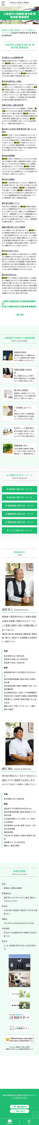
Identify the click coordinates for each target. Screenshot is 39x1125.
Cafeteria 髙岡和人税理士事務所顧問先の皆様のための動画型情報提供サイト (19, 1048)
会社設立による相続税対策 (12, 57)
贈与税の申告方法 (9, 274)
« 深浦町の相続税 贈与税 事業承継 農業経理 (19, 302)
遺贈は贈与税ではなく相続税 (13, 227)
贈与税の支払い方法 (10, 250)
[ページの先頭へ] (35, 1114)
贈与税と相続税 (8, 179)
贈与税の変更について (11, 203)
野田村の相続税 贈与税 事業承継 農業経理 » (19, 307)
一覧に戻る (19, 314)
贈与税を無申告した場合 (12, 81)
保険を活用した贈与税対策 (12, 105)
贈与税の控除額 (8, 155)
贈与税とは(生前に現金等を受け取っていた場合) (19, 130)
